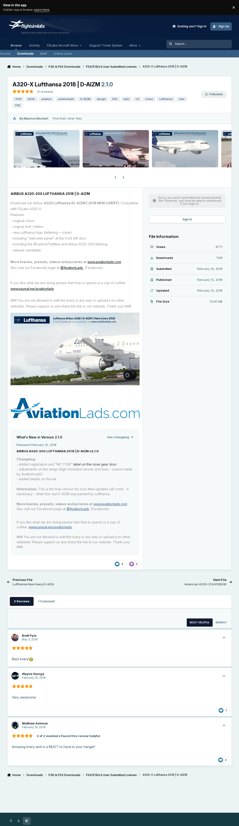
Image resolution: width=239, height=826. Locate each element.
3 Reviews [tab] (22, 601)
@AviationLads (72, 268)
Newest (221, 622)
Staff (43, 53)
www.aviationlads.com (104, 262)
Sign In (187, 219)
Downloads (25, 53)
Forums (5, 53)
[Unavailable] (75, 316)
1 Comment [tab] (46, 601)
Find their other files (67, 118)
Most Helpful (200, 622)
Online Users (63, 53)
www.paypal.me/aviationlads (32, 289)
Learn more (8, 7)
